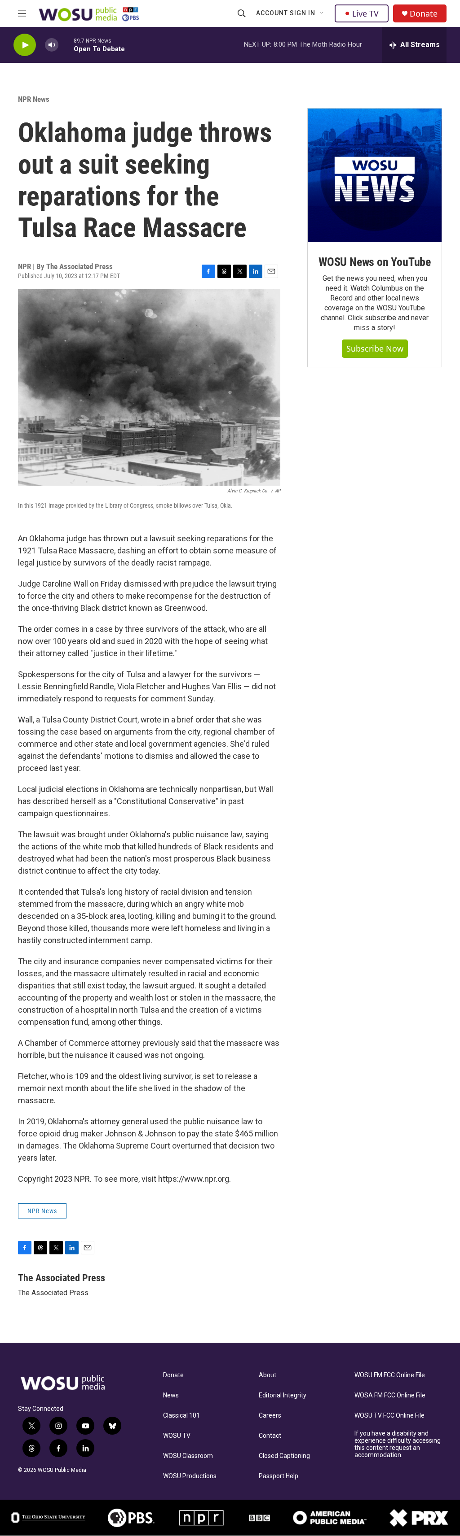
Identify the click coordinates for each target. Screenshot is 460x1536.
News (171, 1395)
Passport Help (278, 1476)
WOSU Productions (190, 1476)
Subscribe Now (374, 348)
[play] (25, 45)
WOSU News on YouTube (374, 262)
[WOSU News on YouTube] (375, 175)
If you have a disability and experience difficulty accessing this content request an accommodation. (397, 1444)
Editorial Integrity (282, 1395)
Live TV (365, 13)
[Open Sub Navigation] (322, 13)
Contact (270, 1435)
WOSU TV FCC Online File (389, 1415)
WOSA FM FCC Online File (389, 1395)
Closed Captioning (284, 1456)
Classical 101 (181, 1415)
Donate (424, 13)
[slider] (66, 44)
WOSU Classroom (188, 1456)
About (267, 1375)
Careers (270, 1415)
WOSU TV (176, 1435)
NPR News (33, 99)
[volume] (51, 45)
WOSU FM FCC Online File (389, 1375)
